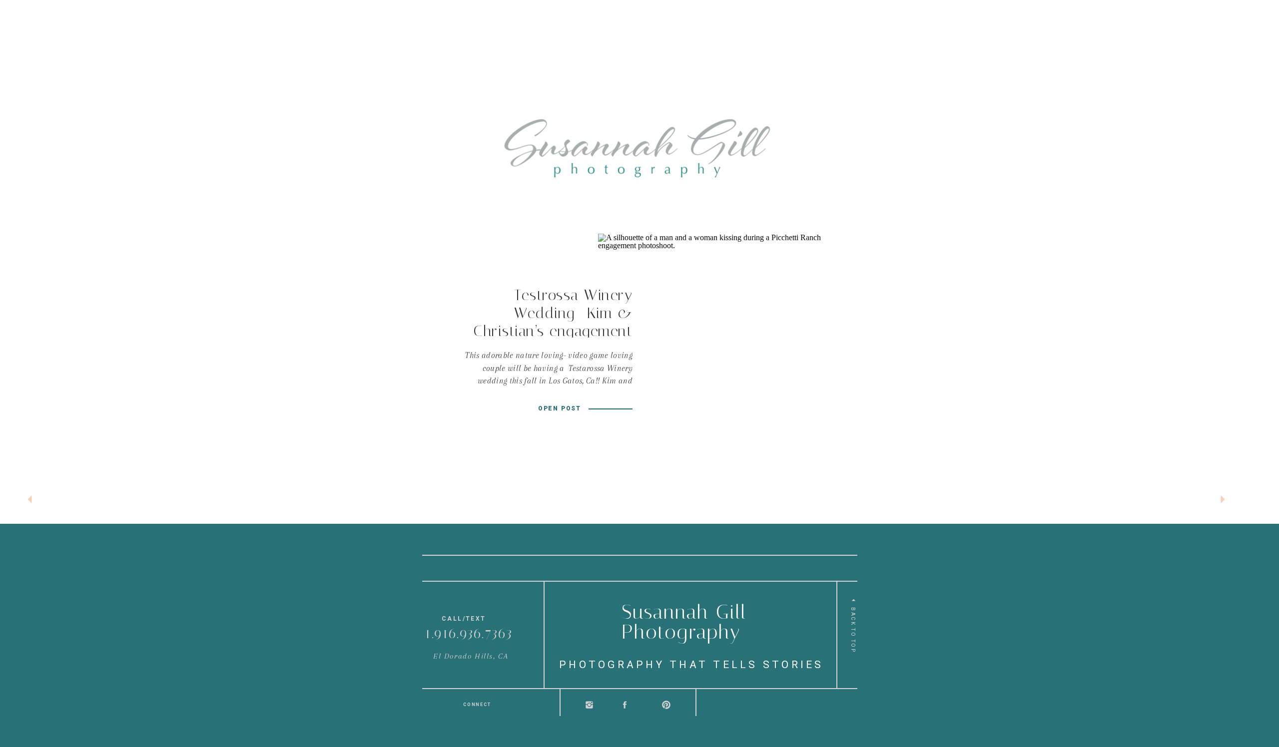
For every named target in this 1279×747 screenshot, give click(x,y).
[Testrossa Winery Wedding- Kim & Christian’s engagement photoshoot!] (713, 349)
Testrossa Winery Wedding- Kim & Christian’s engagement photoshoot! (553, 322)
